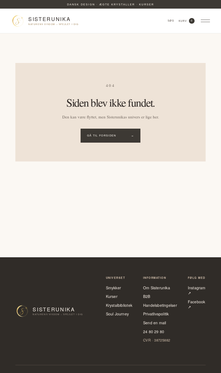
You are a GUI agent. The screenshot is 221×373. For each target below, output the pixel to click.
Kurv (186, 20)
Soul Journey (117, 313)
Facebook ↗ (196, 304)
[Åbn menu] (205, 21)
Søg (171, 20)
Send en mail (154, 322)
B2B (146, 296)
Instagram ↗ (197, 290)
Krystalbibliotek (119, 305)
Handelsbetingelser (160, 305)
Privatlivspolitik (156, 313)
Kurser (112, 296)
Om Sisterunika (156, 287)
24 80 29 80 (153, 331)
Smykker (113, 287)
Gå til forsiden (110, 135)
